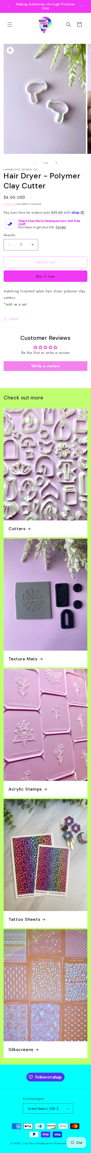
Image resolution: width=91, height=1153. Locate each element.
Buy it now (45, 276)
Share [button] (13, 318)
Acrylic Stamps (25, 789)
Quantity (9, 235)
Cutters (16, 529)
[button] (9, 24)
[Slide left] (35, 162)
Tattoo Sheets (24, 919)
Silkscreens (20, 1049)
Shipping (9, 204)
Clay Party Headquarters (38, 1143)
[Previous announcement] (9, 6)
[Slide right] (56, 162)
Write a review (45, 366)
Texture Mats (23, 659)
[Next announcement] (82, 6)
